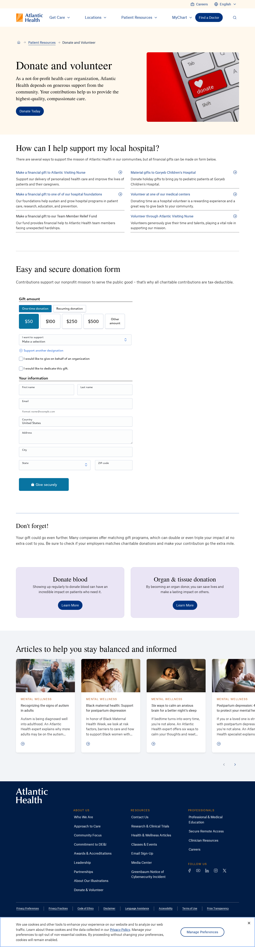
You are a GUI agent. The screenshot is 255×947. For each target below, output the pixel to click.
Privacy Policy (120, 929)
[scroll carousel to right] (235, 765)
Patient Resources (42, 42)
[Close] (249, 923)
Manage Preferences (202, 932)
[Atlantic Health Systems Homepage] (32, 795)
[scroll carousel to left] (224, 765)
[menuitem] (199, 4)
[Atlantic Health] (19, 43)
